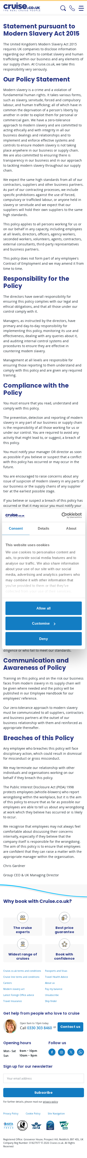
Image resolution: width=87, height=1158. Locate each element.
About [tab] (71, 528)
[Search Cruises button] (58, 8)
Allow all (43, 608)
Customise (41, 623)
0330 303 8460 (39, 1027)
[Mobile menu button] (81, 8)
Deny (43, 638)
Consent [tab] (16, 528)
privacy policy (50, 1101)
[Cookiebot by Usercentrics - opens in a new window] (62, 515)
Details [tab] (43, 528)
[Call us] (72, 8)
